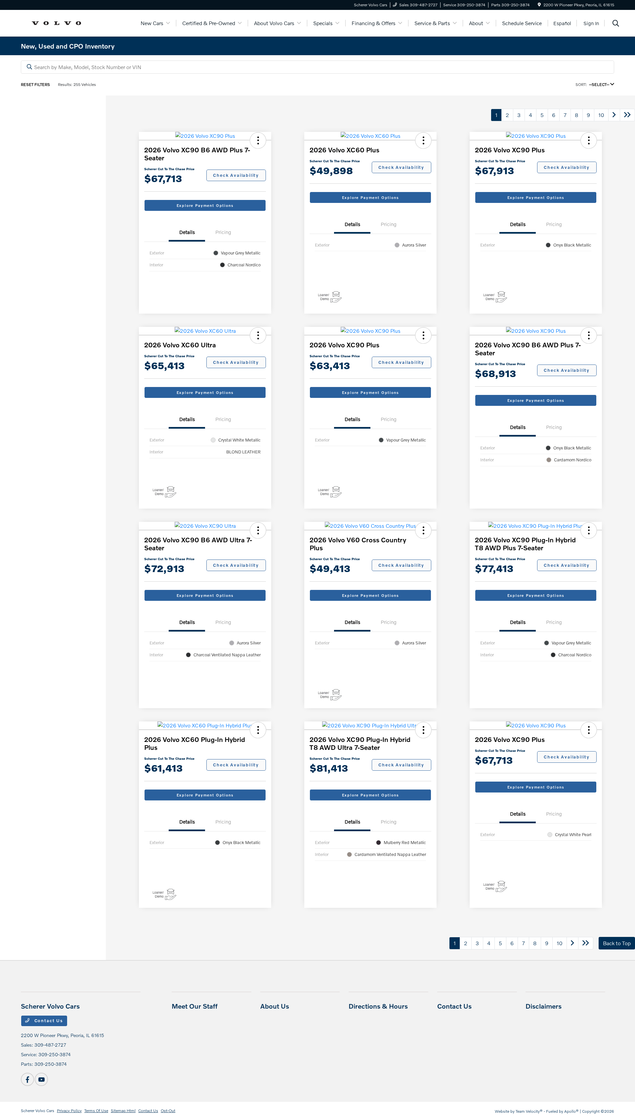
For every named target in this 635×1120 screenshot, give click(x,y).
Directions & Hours (378, 1006)
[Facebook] (27, 1079)
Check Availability (236, 175)
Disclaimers (544, 1006)
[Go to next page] (614, 115)
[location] (539, 4)
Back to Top (617, 943)
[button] (258, 140)
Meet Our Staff (195, 1006)
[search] (616, 24)
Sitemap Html (123, 1110)
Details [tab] (187, 232)
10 (601, 115)
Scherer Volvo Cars (37, 1110)
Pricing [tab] (223, 232)
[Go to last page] (627, 115)
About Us (274, 1006)
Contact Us (48, 1020)
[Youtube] (41, 1079)
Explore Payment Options (205, 205)
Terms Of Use (96, 1110)
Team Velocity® (529, 1111)
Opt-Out (168, 1110)
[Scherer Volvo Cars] (56, 22)
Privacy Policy (69, 1110)
